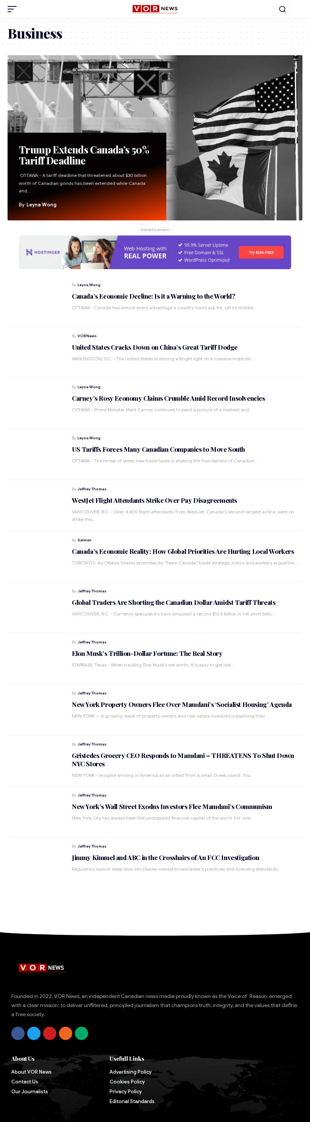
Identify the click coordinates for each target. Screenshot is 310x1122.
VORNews (87, 335)
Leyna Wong (41, 204)
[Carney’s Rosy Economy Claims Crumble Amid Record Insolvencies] (36, 403)
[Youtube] (49, 1033)
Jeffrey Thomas (92, 489)
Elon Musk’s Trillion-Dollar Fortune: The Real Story (147, 653)
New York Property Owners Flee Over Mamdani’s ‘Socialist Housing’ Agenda (182, 704)
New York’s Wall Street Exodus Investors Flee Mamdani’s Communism (172, 806)
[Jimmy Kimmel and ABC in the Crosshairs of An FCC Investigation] (36, 863)
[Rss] (65, 1033)
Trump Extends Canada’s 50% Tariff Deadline (84, 155)
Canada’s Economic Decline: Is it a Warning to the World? (154, 296)
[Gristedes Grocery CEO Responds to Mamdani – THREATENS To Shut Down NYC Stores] (36, 761)
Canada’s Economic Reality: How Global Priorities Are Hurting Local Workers (183, 551)
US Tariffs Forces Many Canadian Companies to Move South (158, 449)
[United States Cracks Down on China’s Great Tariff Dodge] (36, 352)
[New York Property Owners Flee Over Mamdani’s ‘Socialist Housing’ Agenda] (36, 710)
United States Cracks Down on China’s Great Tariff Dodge (154, 347)
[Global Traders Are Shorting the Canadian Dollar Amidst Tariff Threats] (36, 608)
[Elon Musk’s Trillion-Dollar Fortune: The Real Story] (36, 659)
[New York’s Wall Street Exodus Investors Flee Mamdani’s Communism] (36, 812)
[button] (14, 9)
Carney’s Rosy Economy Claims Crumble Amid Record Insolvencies (168, 398)
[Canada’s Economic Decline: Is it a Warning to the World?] (36, 301)
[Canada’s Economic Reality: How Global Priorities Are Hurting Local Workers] (36, 556)
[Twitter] (33, 1033)
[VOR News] (155, 9)
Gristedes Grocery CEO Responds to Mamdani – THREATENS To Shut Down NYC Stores (183, 759)
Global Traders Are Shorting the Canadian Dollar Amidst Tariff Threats (174, 602)
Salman (84, 540)
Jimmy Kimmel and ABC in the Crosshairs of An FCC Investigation (165, 857)
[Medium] (81, 1033)
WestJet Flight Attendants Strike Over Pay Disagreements (154, 500)
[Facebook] (18, 1033)
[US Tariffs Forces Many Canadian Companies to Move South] (36, 454)
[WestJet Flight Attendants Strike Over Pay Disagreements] (36, 505)
